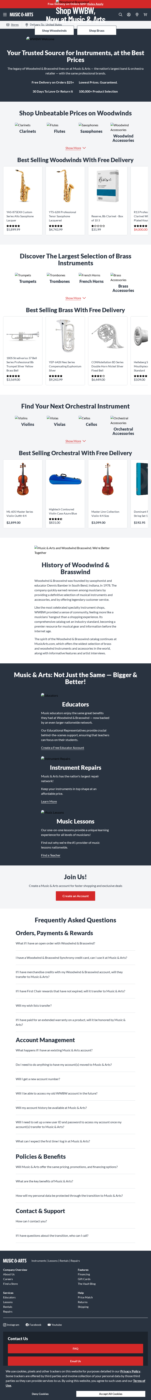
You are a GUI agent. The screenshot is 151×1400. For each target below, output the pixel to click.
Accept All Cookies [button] (110, 1393)
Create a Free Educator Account (62, 747)
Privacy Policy (130, 1371)
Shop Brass (96, 30)
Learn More (49, 801)
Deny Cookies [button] (40, 1393)
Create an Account (76, 896)
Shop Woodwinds (54, 30)
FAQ (75, 1348)
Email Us (75, 1361)
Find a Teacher (50, 855)
